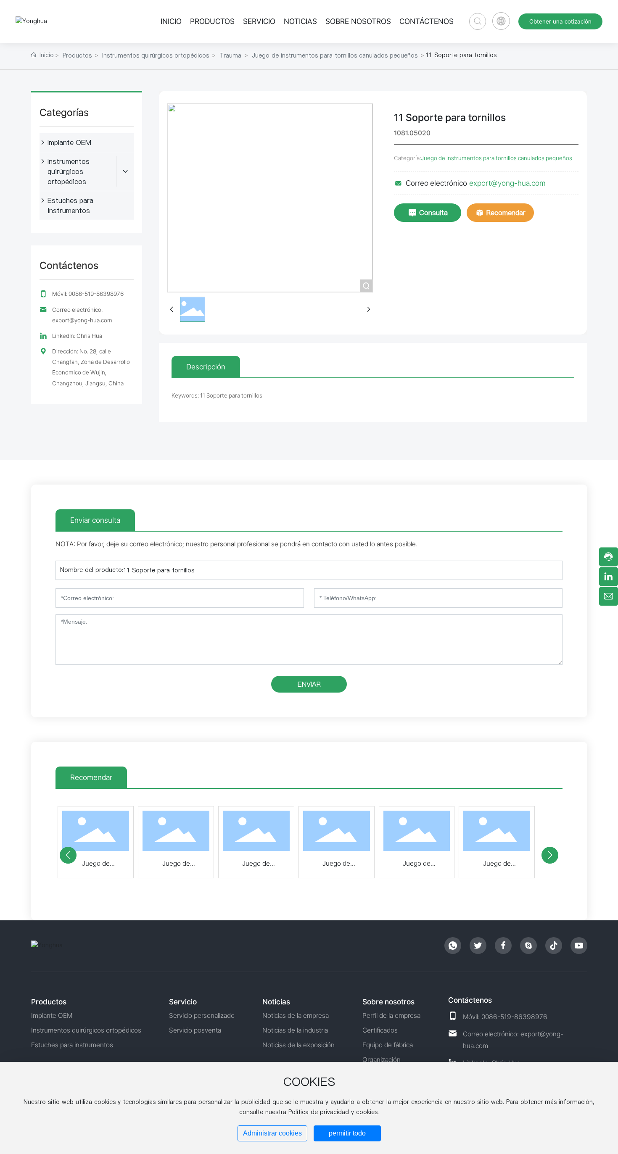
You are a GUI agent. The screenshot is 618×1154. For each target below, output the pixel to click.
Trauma (230, 55)
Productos (77, 55)
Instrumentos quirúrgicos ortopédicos (155, 55)
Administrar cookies (272, 1133)
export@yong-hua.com (507, 183)
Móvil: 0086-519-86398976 (88, 293)
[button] (68, 855)
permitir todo (347, 1133)
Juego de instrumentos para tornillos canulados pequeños (334, 55)
